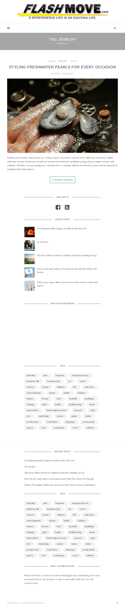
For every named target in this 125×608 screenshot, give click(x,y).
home (92, 404)
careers (30, 387)
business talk (33, 381)
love (28, 416)
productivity (33, 422)
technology (59, 427)
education (89, 387)
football (73, 398)
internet (78, 410)
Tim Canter (68, 73)
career (82, 381)
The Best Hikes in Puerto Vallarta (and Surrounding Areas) (66, 255)
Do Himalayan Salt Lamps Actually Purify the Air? (62, 228)
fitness (45, 398)
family (67, 393)
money (60, 416)
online (88, 416)
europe (52, 393)
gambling (89, 398)
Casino (45, 387)
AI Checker (42, 242)
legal (92, 410)
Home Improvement (56, 410)
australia (31, 375)
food (59, 398)
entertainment (34, 393)
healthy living (75, 404)
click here (81, 579)
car (69, 381)
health (58, 404)
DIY (74, 387)
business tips (53, 381)
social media (88, 422)
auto (45, 375)
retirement (52, 422)
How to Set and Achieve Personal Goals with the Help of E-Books (67, 270)
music (74, 416)
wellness (90, 427)
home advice (32, 410)
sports (30, 427)
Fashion (62, 61)
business (60, 375)
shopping (70, 422)
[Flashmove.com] (62, 11)
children (60, 387)
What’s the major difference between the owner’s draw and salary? (67, 284)
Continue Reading (62, 179)
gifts (44, 404)
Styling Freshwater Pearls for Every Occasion (62, 67)
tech (43, 427)
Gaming (30, 404)
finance (30, 398)
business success (80, 375)
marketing (44, 416)
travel (75, 427)
